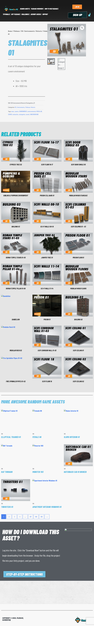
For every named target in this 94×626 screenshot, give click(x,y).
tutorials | (6, 14)
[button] (82, 28)
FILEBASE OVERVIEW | (37, 9)
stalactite (15, 114)
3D (22, 31)
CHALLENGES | (25, 14)
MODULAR (39, 111)
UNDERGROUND (34, 114)
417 (31, 517)
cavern (16, 111)
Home (10, 31)
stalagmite (22, 114)
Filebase (17, 31)
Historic (39, 31)
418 (36, 517)
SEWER (10, 114)
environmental (32, 111)
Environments (29, 31)
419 (42, 517)
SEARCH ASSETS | (25, 9)
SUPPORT (45, 14)
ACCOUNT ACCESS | (36, 14)
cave (12, 111)
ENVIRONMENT (23, 111)
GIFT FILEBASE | (15, 14)
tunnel (27, 114)
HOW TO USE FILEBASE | (51, 9)
